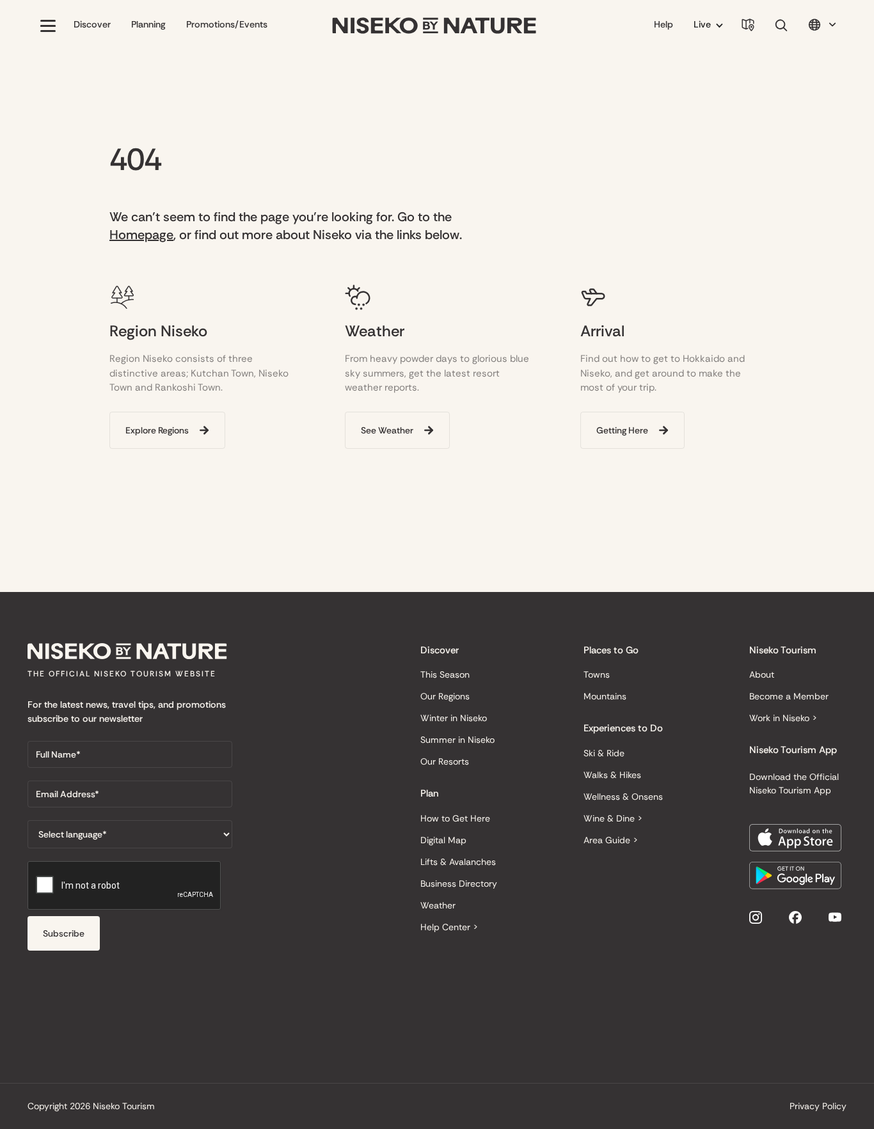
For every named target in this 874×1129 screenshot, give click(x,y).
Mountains (605, 696)
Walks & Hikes (612, 774)
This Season (445, 674)
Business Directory (458, 883)
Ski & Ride (604, 753)
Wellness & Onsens (623, 796)
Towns (597, 674)
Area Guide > (611, 840)
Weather (438, 905)
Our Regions (445, 696)
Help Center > (449, 927)
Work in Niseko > (783, 717)
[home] (434, 26)
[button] (48, 25)
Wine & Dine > (613, 818)
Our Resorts (444, 761)
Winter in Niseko (453, 717)
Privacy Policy (818, 1106)
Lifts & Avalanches (458, 861)
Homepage (141, 234)
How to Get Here (455, 818)
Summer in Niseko (457, 739)
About (761, 674)
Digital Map (443, 840)
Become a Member (789, 696)
